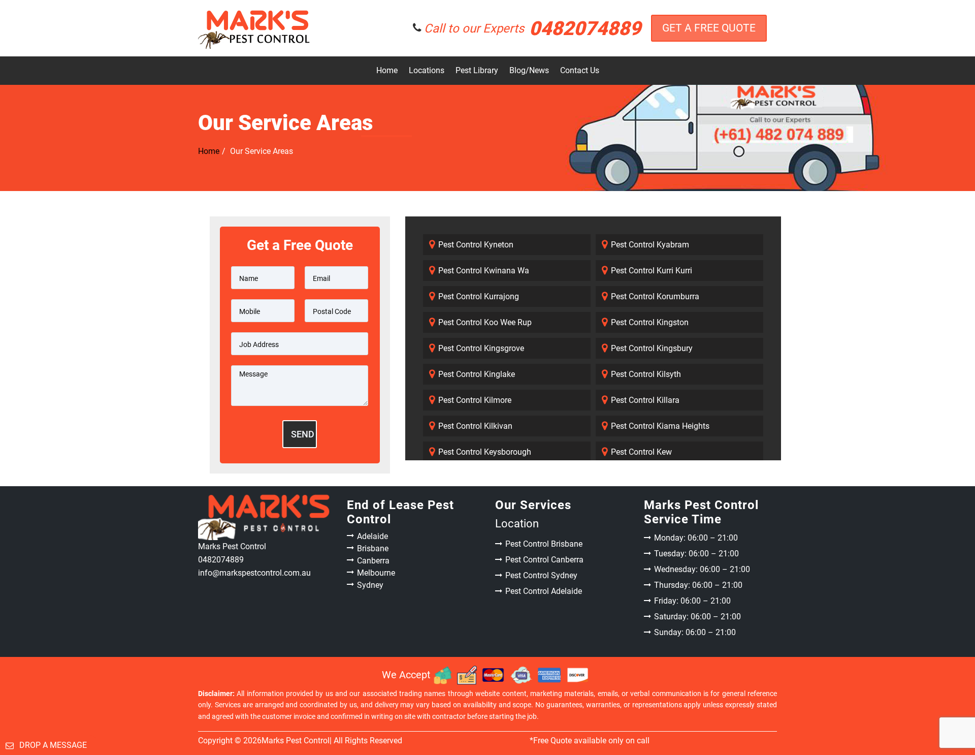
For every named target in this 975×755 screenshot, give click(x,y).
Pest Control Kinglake (476, 374)
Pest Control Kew (641, 452)
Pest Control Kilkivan (475, 426)
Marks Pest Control (296, 740)
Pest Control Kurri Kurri (651, 270)
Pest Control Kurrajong (478, 296)
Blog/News (529, 70)
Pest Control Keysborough (484, 452)
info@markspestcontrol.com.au (254, 573)
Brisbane (372, 548)
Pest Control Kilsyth (646, 374)
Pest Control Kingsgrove (481, 348)
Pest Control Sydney (541, 575)
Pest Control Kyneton (475, 244)
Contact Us (579, 70)
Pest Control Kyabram (650, 244)
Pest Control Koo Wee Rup (485, 322)
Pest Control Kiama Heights (660, 426)
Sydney (370, 585)
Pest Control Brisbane (543, 544)
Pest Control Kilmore (474, 400)
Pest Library (477, 70)
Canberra (373, 560)
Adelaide (372, 536)
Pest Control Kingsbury (652, 348)
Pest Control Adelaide (543, 591)
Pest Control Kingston (650, 322)
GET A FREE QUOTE (709, 28)
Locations (426, 70)
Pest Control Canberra (544, 559)
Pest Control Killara (645, 400)
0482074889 (532, 28)
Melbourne (376, 573)
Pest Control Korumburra (655, 296)
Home (387, 70)
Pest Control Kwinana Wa (483, 270)
